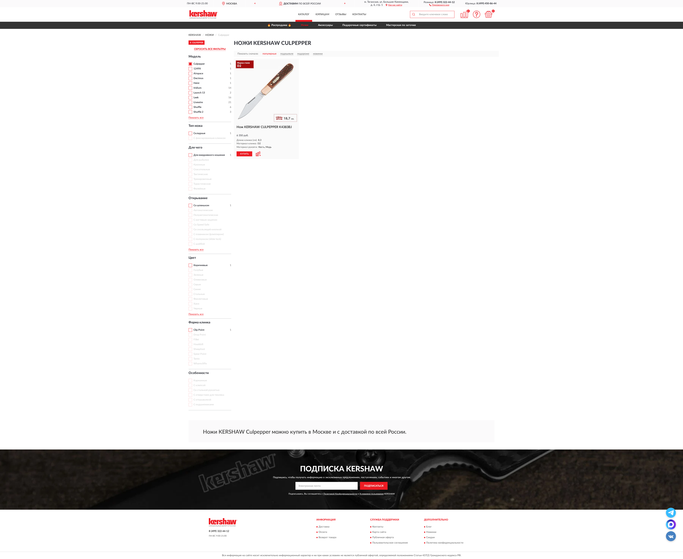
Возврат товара (327, 537)
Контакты (359, 14)
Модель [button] (195, 56)
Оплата (323, 532)
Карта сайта (379, 532)
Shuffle (197, 107)
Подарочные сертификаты (359, 25)
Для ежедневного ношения (209, 155)
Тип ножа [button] (195, 126)
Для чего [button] (195, 147)
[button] (439, 5)
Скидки (430, 537)
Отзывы (340, 14)
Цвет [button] (192, 257)
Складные (199, 133)
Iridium (198, 88)
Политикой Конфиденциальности (340, 494)
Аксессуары (325, 25)
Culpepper (199, 64)
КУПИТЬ (244, 154)
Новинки (431, 532)
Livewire (198, 102)
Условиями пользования (371, 494)
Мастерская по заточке (401, 25)
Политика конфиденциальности (444, 543)
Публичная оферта (383, 537)
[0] (489, 14)
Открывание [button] (198, 198)
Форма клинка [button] (199, 322)
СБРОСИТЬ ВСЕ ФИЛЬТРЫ (210, 49)
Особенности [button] (199, 373)
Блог (429, 527)
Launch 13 (199, 93)
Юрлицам (322, 14)
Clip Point (199, 330)
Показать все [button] (196, 117)
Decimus (198, 78)
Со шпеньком (201, 205)
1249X (197, 68)
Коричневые (201, 265)
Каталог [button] (303, 14)
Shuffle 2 (198, 112)
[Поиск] (413, 14)
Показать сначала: (247, 54)
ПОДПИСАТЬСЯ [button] (373, 486)
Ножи (304, 25)
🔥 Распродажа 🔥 (279, 25)
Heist (196, 83)
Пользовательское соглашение (390, 543)
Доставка (324, 527)
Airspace (198, 73)
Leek (196, 97)
